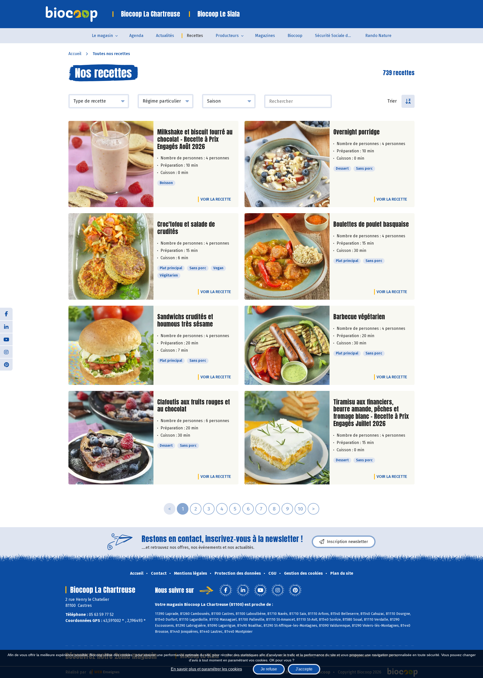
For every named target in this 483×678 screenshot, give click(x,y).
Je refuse (269, 669)
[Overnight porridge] (287, 164)
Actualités (165, 35)
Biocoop (295, 35)
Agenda (136, 35)
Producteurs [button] (227, 35)
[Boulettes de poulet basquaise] (287, 256)
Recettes (195, 35)
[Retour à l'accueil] (79, 14)
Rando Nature (378, 35)
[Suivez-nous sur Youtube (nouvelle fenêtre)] (6, 339)
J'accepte (304, 669)
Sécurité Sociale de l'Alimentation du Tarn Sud (337, 35)
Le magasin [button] (102, 35)
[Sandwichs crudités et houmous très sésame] (110, 345)
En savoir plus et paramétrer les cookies (206, 669)
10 (300, 509)
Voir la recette (215, 199)
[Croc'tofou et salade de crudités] (110, 256)
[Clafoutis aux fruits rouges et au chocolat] (110, 437)
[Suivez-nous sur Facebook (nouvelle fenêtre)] (6, 314)
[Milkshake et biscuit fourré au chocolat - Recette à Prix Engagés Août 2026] (110, 164)
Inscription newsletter (347, 541)
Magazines (265, 35)
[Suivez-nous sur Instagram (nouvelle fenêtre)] (6, 351)
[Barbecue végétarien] (287, 345)
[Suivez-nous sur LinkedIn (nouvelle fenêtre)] (6, 326)
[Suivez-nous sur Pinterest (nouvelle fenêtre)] (6, 364)
